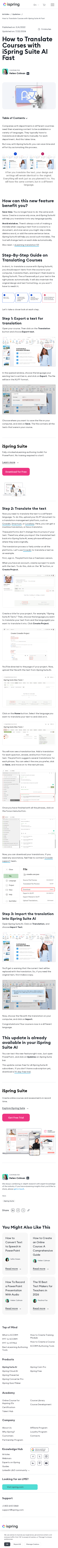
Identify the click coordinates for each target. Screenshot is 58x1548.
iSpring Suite (14, 446)
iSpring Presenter (10, 1375)
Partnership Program (12, 1440)
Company (8, 1420)
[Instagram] (46, 1456)
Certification (8, 1407)
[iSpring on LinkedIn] (12, 1210)
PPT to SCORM (9, 1339)
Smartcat (16, 523)
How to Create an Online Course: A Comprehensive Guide (42, 1239)
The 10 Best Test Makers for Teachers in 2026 (41, 1282)
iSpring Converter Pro (12, 1379)
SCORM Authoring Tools (42, 1346)
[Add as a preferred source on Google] (39, 1449)
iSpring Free (36, 1371)
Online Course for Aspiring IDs (11, 1402)
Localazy (29, 523)
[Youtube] (46, 1463)
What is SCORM (10, 1335)
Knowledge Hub (12, 1449)
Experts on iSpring (11, 1462)
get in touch (19, 1189)
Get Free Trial (16, 1117)
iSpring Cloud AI (10, 1371)
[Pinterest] (39, 1463)
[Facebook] (33, 1456)
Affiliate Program (38, 1427)
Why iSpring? (8, 1431)
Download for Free (16, 471)
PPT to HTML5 (9, 1343)
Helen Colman (17, 1178)
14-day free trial (22, 1071)
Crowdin (6, 523)
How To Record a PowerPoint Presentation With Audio (12, 1285)
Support (7, 1498)
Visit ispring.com (15, 1487)
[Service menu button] (44, 4)
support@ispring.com (13, 1510)
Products (8, 1359)
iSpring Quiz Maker (11, 1383)
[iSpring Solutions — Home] (11, 5)
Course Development (40, 1404)
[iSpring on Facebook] (18, 1210)
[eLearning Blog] (29, 1527)
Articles (6, 1454)
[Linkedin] (33, 1463)
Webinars (6, 1458)
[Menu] (52, 4)
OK (7, 1544)
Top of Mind (9, 1327)
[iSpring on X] (23, 1210)
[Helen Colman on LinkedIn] (28, 73)
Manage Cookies (32, 1544)
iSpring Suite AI (9, 1367)
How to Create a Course (42, 1341)
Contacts (35, 1435)
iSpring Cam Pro (38, 1367)
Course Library (37, 1400)
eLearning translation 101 (26, 244)
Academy (8, 1392)
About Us (7, 1427)
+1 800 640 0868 (10, 1505)
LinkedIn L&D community (16, 1470)
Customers (7, 1435)
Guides (5, 1466)
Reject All (17, 1544)
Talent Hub (7, 1411)
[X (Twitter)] (39, 1456)
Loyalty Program (38, 1431)
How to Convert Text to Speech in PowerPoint (14, 1239)
